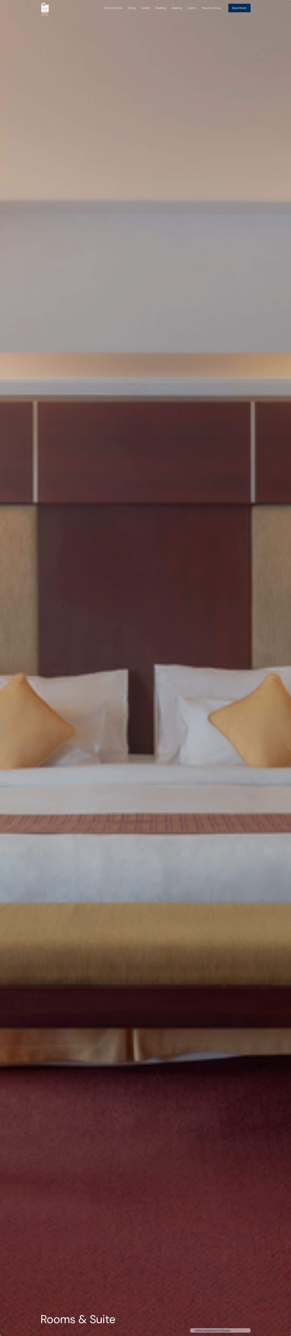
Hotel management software (213, 1330)
